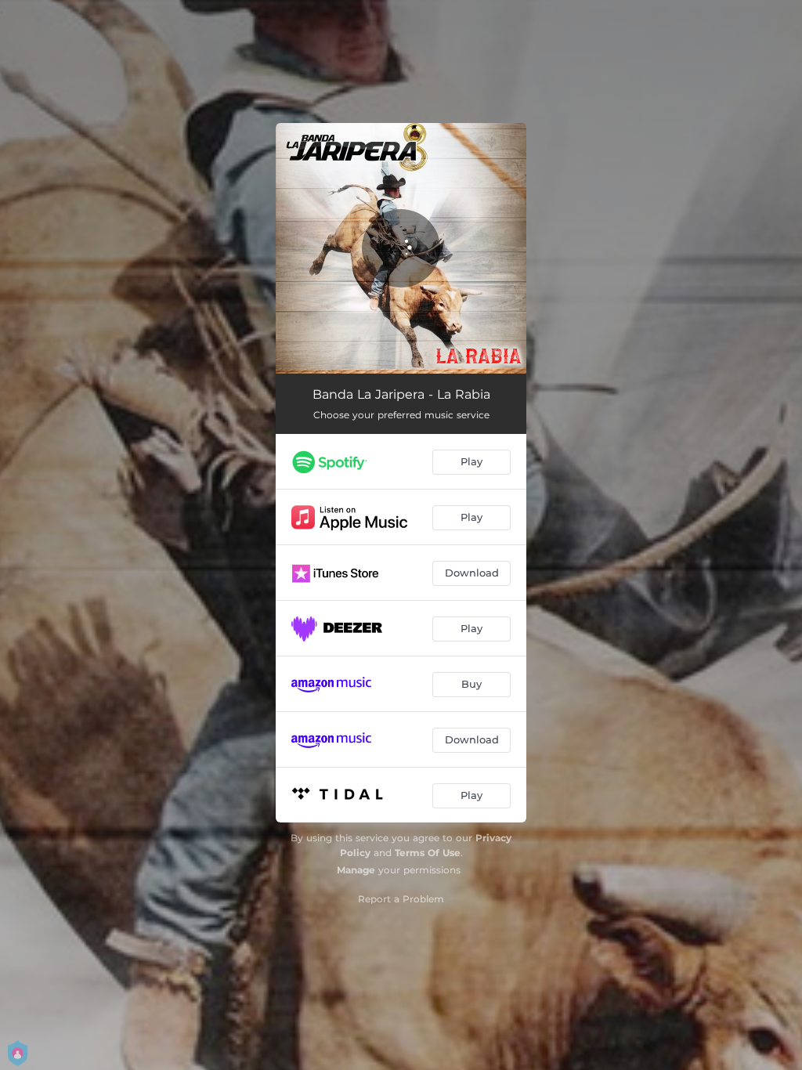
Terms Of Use (428, 853)
